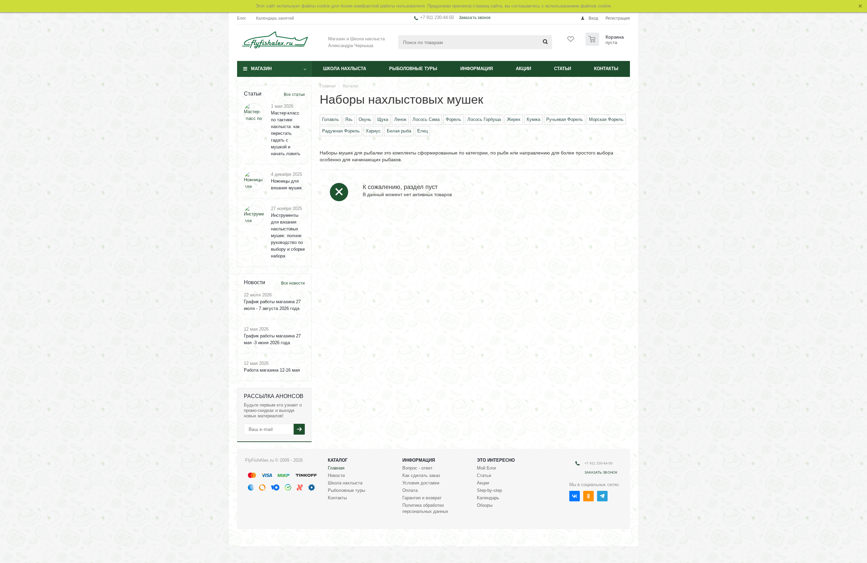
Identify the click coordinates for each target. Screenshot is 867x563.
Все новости (293, 283)
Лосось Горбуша (484, 119)
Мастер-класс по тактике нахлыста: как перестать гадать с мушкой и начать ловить (285, 133)
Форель (453, 119)
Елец (422, 130)
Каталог (337, 460)
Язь (349, 119)
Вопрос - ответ (417, 468)
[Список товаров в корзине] (605, 44)
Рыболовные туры (413, 68)
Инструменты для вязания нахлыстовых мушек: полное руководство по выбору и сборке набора (288, 235)
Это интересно (496, 460)
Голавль (330, 119)
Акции (523, 68)
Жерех (514, 119)
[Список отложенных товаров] (571, 41)
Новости (336, 475)
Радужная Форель (341, 130)
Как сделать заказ (421, 475)
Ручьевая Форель (564, 119)
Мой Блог (486, 468)
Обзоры (484, 505)
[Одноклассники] (588, 496)
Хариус (373, 130)
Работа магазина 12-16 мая (272, 370)
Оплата (410, 490)
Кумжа (533, 119)
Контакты (606, 68)
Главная (336, 468)
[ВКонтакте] (574, 496)
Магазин (261, 68)
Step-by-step (489, 490)
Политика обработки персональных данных (425, 508)
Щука (382, 119)
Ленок (400, 119)
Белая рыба (399, 130)
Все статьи (294, 94)
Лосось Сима (426, 119)
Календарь (488, 497)
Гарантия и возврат (422, 497)
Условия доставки (420, 482)
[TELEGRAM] (602, 496)
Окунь (365, 119)
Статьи (562, 68)
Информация (476, 68)
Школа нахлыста (344, 68)
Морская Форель (606, 119)
